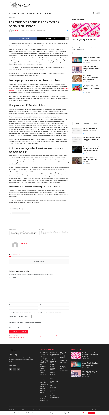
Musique (52, 394)
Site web (42, 305)
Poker (51, 395)
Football (42, 386)
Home (10, 17)
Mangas (52, 359)
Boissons (42, 362)
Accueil (13, 13)
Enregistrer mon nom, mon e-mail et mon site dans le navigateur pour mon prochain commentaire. (36, 312)
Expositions (63, 362)
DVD (51, 366)
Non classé (63, 352)
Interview (42, 359)
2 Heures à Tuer (54, 381)
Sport (49, 13)
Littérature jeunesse (53, 389)
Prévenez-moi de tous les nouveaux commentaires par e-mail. (25, 322)
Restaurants (43, 400)
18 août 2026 (87, 81)
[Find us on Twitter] (14, 369)
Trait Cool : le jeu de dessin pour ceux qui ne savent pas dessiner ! (90, 354)
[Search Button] (93, 13)
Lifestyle (31, 13)
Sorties (62, 360)
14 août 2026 (87, 92)
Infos (41, 356)
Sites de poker (53, 397)
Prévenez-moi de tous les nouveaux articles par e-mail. (23, 327)
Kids (41, 372)
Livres (51, 387)
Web (61, 368)
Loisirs (22, 13)
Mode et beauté (44, 376)
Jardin (41, 370)
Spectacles (63, 364)
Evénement (43, 354)
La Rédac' (16, 30)
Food (41, 368)
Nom (11, 297)
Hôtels (41, 398)
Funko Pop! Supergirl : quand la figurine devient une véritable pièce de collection (91, 59)
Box (41, 364)
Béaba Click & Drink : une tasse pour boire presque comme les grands (90, 77)
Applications (63, 370)
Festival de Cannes (52, 369)
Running (42, 388)
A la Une (42, 352)
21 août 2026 (87, 43)
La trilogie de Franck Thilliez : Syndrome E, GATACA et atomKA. (91, 139)
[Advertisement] (71, 5)
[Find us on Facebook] (10, 369)
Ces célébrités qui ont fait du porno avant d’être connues (90, 130)
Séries (51, 374)
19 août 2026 (87, 72)
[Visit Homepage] (20, 5)
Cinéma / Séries (54, 361)
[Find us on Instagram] (18, 369)
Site (61, 356)
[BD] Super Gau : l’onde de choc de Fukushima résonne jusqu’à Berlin (91, 68)
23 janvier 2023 (24, 30)
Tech (40, 13)
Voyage (42, 396)
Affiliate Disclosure (95, 409)
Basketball (42, 382)
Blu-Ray (52, 364)
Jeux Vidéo (52, 380)
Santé (41, 379)
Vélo (41, 392)
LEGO (51, 385)
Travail (41, 395)
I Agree (91, 413)
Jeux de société (78, 35)
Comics (52, 357)
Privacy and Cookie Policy (80, 413)
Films (51, 372)
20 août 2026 (87, 62)
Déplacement (43, 384)
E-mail (11, 305)
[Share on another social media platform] (67, 38)
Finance (42, 366)
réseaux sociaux (17, 213)
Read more (77, 52)
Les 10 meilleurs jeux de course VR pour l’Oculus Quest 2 (90, 159)
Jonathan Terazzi (78, 43)
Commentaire (13, 277)
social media (26, 213)
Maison (42, 374)
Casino (62, 372)
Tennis (41, 390)
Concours (62, 357)
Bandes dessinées (54, 354)
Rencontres (63, 374)
